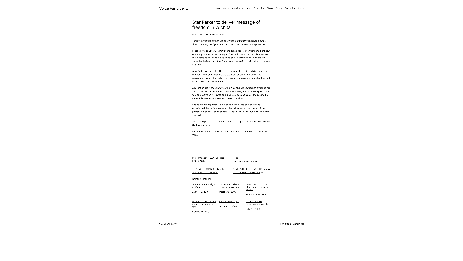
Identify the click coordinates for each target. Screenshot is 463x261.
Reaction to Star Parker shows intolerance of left (204, 204)
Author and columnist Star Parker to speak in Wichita (257, 187)
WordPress (298, 223)
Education (238, 161)
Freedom (248, 161)
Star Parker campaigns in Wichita (203, 185)
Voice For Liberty (174, 8)
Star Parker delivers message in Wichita (229, 185)
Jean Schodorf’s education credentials (257, 202)
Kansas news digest (229, 201)
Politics (220, 158)
